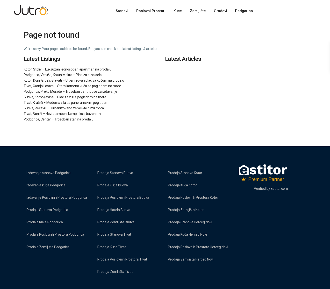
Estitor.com (279, 188)
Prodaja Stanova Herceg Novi (190, 222)
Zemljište (198, 11)
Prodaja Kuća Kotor (182, 185)
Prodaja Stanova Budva (115, 173)
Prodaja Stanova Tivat (114, 234)
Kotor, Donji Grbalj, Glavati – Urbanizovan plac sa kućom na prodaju (74, 80)
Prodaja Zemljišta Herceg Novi (191, 259)
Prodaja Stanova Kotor (185, 173)
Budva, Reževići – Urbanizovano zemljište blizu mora (64, 108)
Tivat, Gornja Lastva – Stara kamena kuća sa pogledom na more (72, 86)
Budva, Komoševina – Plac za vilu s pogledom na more (65, 97)
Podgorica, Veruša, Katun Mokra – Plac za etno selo (63, 75)
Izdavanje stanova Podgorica (49, 173)
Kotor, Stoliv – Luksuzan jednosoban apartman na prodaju (67, 69)
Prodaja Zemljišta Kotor (186, 210)
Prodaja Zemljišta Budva (116, 222)
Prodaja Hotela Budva (113, 210)
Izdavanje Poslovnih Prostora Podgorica (57, 197)
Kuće (177, 11)
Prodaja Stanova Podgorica (47, 210)
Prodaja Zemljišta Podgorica (48, 247)
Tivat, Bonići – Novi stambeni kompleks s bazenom (62, 114)
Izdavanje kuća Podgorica (46, 185)
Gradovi (220, 11)
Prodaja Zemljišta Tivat (115, 272)
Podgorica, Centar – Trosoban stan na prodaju (58, 119)
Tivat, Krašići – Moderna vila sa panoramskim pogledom (66, 103)
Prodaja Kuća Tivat (111, 247)
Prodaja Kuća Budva (112, 185)
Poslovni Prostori (150, 11)
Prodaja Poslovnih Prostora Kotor (193, 197)
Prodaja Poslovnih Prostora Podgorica (55, 234)
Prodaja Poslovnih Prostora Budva (123, 197)
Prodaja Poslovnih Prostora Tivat (122, 259)
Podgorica (244, 11)
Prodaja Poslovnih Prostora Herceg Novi (198, 247)
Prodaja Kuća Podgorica (45, 222)
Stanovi (122, 11)
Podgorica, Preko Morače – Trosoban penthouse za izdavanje (70, 91)
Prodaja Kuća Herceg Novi (187, 234)
